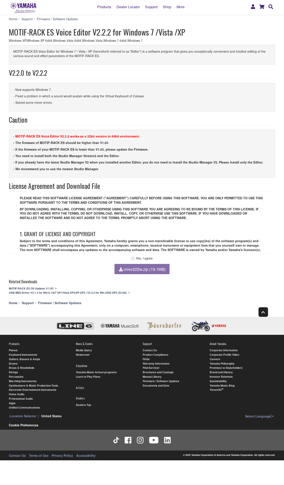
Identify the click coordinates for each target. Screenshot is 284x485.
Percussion (16, 377)
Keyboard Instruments (23, 355)
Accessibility (86, 455)
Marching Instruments (23, 381)
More (181, 6)
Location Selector (23, 416)
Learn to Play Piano (88, 377)
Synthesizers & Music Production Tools (33, 385)
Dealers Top (83, 405)
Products (104, 6)
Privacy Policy (62, 455)
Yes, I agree (144, 258)
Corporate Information (224, 350)
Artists (80, 387)
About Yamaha (218, 343)
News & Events (84, 343)
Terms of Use (39, 455)
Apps (12, 403)
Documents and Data (156, 385)
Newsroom (83, 355)
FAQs (146, 359)
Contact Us (150, 350)
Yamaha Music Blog (222, 385)
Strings (13, 372)
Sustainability (218, 381)
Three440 (216, 390)
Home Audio (16, 394)
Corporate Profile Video (224, 355)
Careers (215, 359)
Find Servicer (151, 368)
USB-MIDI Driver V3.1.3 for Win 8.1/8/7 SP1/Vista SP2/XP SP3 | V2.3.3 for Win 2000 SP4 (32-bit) (68, 293)
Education (81, 365)
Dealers (80, 398)
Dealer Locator (128, 6)
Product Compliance (155, 355)
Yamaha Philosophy (222, 363)
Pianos (13, 350)
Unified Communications (24, 407)
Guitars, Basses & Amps (24, 359)
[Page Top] (263, 312)
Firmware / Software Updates (161, 381)
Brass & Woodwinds (21, 368)
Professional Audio (21, 399)
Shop (167, 6)
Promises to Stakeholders (226, 368)
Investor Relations (221, 377)
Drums (13, 363)
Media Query (84, 350)
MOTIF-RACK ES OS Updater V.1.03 (31, 288)
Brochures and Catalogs (158, 372)
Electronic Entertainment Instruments (32, 390)
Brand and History (221, 372)
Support (151, 6)
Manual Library (152, 377)
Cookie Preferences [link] (23, 425)
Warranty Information (156, 363)
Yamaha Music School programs (96, 372)
